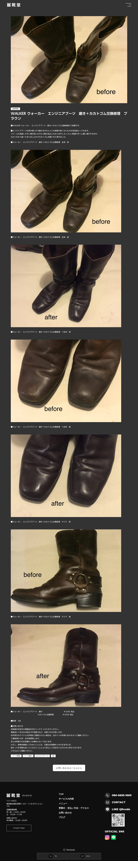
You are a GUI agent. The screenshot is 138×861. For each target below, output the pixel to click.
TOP (61, 794)
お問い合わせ (65, 812)
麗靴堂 (14, 5)
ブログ (62, 817)
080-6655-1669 (122, 795)
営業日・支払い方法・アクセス (74, 808)
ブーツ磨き (28, 756)
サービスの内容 (66, 798)
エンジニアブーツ (42, 756)
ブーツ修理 (16, 756)
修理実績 (15, 108)
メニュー (63, 803)
